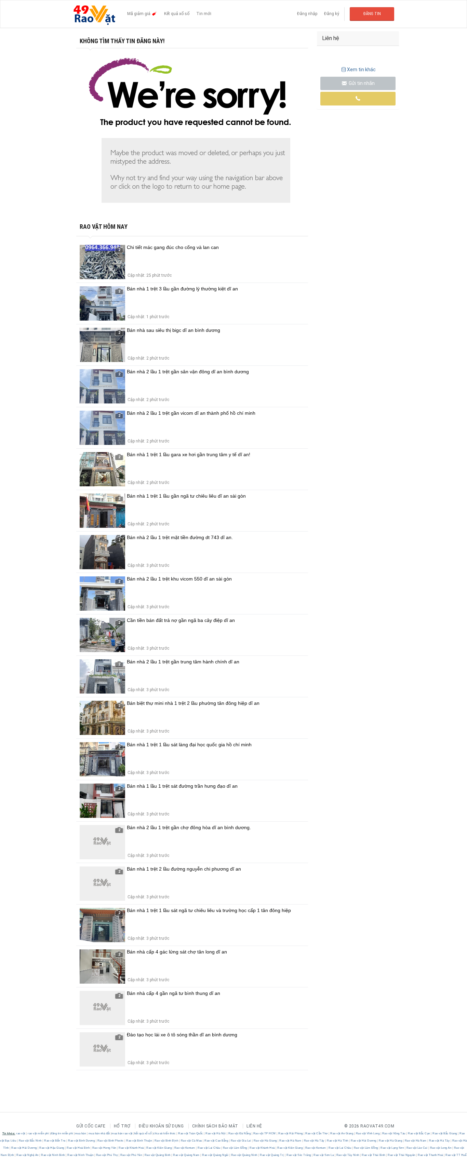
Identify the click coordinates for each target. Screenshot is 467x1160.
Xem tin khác (361, 69)
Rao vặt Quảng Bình (157, 1155)
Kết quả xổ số (176, 13)
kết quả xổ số (143, 1133)
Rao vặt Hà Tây (314, 1140)
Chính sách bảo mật (215, 1126)
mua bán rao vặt (122, 1133)
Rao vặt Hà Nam (290, 1140)
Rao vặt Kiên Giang (159, 1147)
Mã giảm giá (139, 13)
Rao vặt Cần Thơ (317, 1133)
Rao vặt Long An (440, 1147)
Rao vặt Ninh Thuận (80, 1155)
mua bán (80, 1133)
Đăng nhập (307, 13)
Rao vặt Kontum (184, 1147)
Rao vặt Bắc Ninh (30, 1140)
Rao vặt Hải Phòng (291, 1133)
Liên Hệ (254, 1126)
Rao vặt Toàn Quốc (190, 1133)
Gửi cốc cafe (90, 1126)
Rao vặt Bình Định (166, 1140)
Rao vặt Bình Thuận (139, 1140)
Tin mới (203, 13)
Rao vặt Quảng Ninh (244, 1155)
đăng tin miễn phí (62, 1133)
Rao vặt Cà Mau (191, 1140)
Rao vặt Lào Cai (416, 1147)
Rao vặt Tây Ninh (347, 1155)
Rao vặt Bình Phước (110, 1140)
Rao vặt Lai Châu (209, 1147)
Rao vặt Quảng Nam (186, 1155)
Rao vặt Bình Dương (81, 1140)
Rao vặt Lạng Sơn (392, 1147)
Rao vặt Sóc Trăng (299, 1155)
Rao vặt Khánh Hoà (131, 1147)
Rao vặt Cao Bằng (216, 1140)
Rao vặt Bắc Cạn (419, 1133)
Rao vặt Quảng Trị (272, 1155)
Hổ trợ (122, 1126)
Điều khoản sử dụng (161, 1126)
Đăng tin (372, 13)
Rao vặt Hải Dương (363, 1140)
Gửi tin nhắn (361, 83)
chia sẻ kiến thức (164, 1133)
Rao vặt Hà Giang (265, 1140)
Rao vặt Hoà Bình (78, 1147)
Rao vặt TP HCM (264, 1133)
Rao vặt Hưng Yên (104, 1147)
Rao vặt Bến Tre (55, 1140)
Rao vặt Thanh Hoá (430, 1155)
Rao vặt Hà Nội (216, 1133)
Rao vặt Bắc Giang (445, 1133)
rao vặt (20, 1133)
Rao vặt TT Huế (456, 1155)
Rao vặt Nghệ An (28, 1155)
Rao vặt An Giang (342, 1133)
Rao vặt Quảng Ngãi (215, 1155)
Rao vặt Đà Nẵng (239, 1133)
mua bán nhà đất (99, 1133)
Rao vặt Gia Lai (241, 1140)
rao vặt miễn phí (38, 1133)
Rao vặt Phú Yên (131, 1155)
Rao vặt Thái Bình (373, 1155)
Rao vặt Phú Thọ (107, 1155)
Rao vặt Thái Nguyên (401, 1155)
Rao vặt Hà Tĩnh (337, 1140)
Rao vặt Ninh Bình (53, 1155)
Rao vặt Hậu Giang (52, 1147)
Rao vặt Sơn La (324, 1155)
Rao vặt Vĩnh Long (368, 1133)
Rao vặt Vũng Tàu (393, 1133)
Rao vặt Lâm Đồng (235, 1147)
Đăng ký (331, 13)
